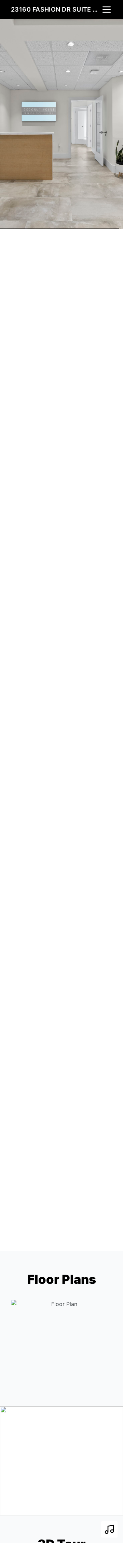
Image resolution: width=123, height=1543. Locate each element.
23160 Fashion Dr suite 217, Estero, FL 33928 (56, 9)
